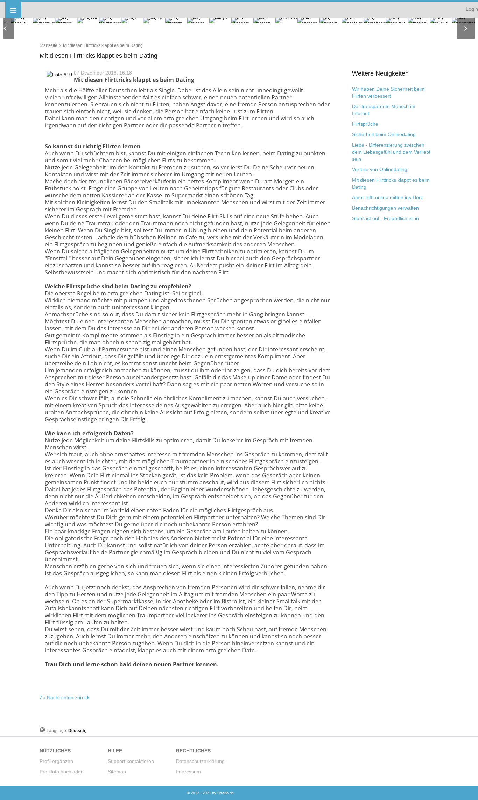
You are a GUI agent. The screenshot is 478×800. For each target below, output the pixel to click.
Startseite (48, 45)
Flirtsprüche (365, 124)
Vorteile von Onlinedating (379, 169)
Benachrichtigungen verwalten (385, 208)
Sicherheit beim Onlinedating (384, 134)
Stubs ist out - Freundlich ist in (385, 218)
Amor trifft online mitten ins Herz (387, 197)
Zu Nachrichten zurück (65, 697)
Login (472, 9)
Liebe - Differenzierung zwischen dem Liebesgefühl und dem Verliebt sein (391, 152)
